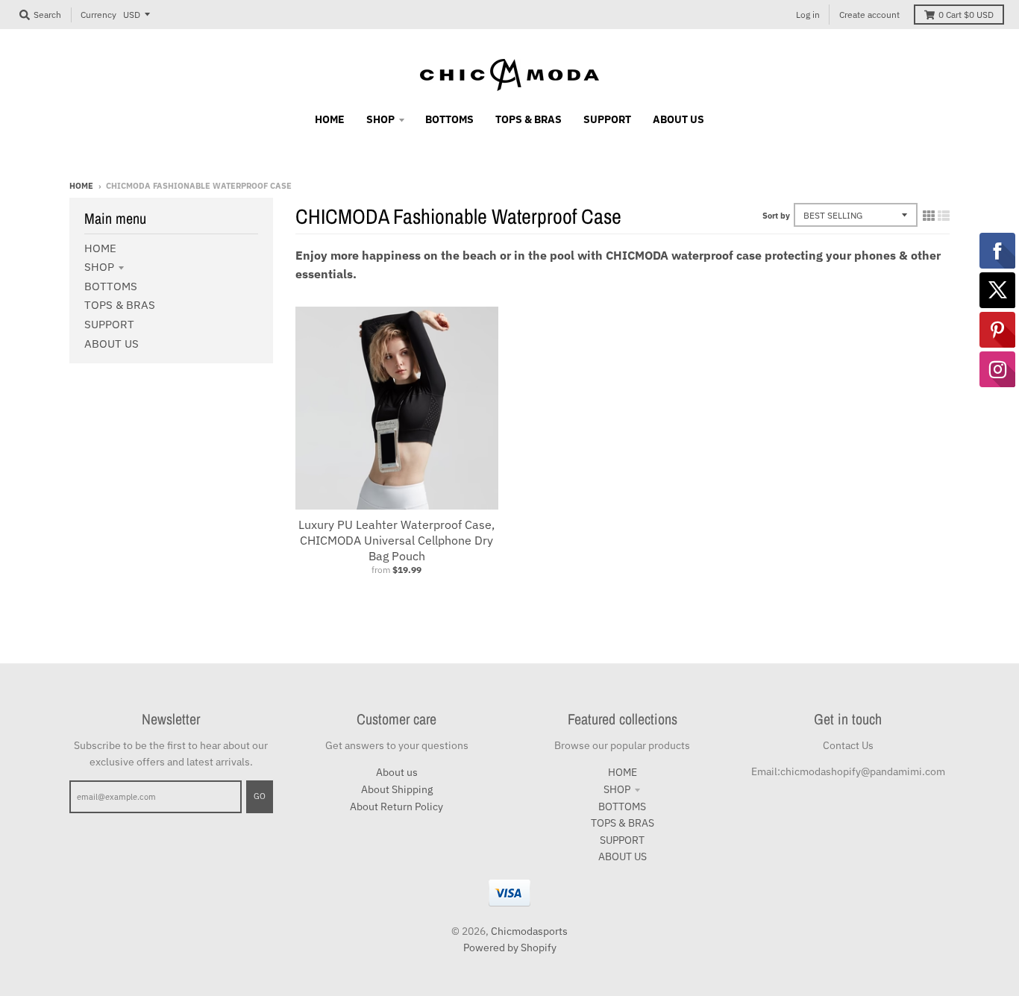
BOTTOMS (110, 286)
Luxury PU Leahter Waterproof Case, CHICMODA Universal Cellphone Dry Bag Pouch (396, 540)
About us (397, 772)
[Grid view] (929, 215)
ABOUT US (111, 343)
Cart (966, 14)
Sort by (776, 215)
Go (260, 796)
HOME (100, 248)
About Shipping (397, 789)
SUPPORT (109, 324)
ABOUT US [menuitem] (678, 119)
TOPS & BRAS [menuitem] (528, 119)
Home (81, 186)
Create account (869, 14)
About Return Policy (396, 806)
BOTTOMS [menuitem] (449, 119)
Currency (98, 14)
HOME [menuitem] (330, 119)
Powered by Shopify (509, 947)
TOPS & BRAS (119, 305)
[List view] (944, 215)
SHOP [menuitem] (380, 119)
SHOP (99, 267)
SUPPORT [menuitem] (607, 119)
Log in (808, 14)
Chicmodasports (529, 931)
